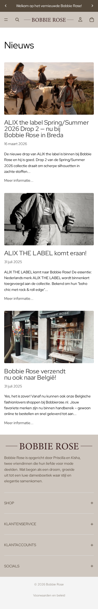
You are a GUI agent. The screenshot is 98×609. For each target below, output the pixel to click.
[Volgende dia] (92, 6)
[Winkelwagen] (91, 19)
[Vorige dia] (5, 6)
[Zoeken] (17, 19)
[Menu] (6, 20)
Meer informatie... (18, 180)
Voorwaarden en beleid (49, 595)
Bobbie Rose (55, 584)
